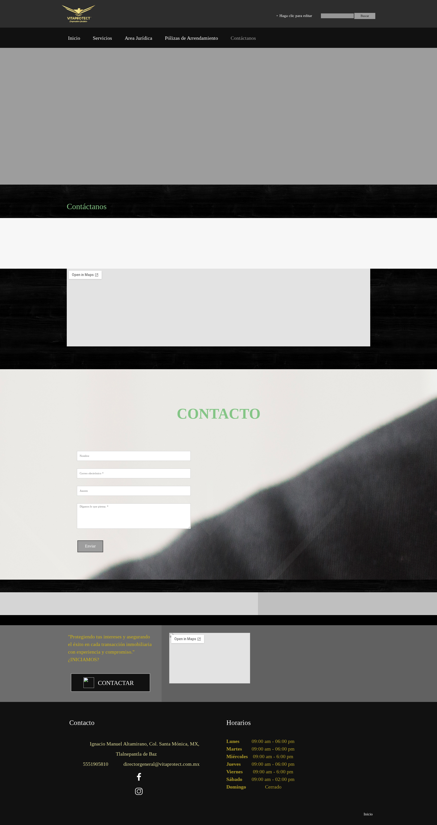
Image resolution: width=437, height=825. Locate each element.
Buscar (365, 16)
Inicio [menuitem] (368, 814)
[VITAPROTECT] (78, 14)
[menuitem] (74, 39)
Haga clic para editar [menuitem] (295, 16)
